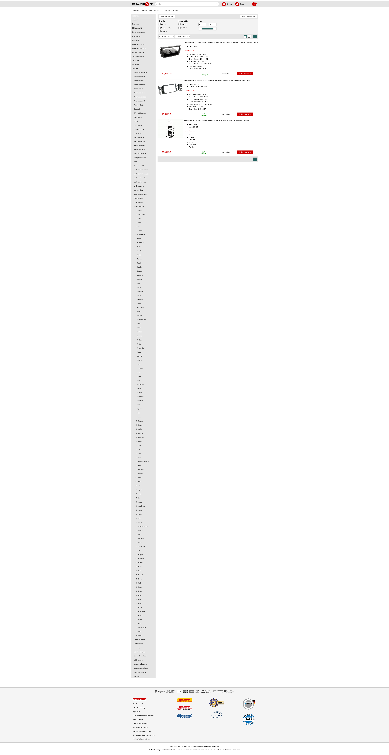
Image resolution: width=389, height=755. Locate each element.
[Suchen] (217, 4)
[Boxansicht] (249, 36)
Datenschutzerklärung (140, 727)
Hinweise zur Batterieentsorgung (144, 735)
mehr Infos (226, 74)
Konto (242, 4)
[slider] (200, 28)
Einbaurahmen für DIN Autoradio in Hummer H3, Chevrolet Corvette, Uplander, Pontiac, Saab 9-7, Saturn (221, 42)
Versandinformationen (233, 750)
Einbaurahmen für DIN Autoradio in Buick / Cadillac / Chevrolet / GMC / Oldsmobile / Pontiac (216, 120)
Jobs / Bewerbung (139, 708)
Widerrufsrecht (138, 719)
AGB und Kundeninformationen (143, 715)
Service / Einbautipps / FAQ (142, 731)
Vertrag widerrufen (139, 699)
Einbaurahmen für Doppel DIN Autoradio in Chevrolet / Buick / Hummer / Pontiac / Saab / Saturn (217, 80)
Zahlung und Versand (140, 723)
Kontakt (229, 4)
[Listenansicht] (245, 36)
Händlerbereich (138, 704)
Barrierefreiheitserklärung (141, 739)
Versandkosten (195, 746)
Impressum (136, 711)
